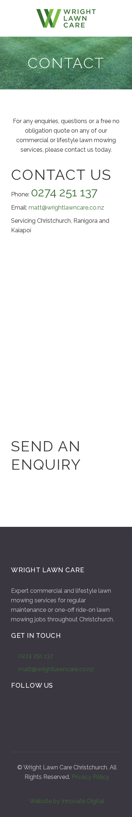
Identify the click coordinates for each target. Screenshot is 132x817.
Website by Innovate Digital (66, 801)
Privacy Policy (90, 776)
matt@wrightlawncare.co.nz (66, 207)
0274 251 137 (35, 656)
